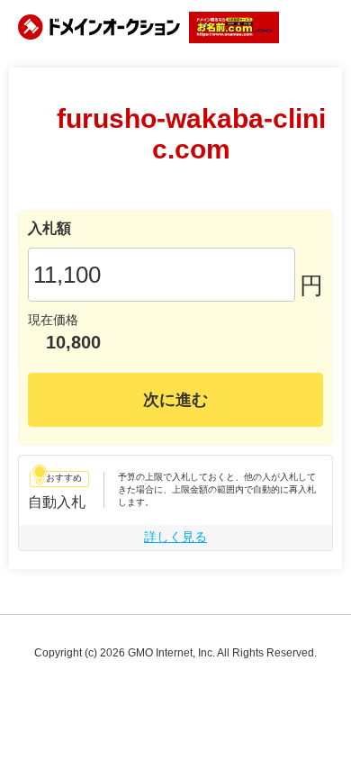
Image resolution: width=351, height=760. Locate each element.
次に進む (175, 400)
